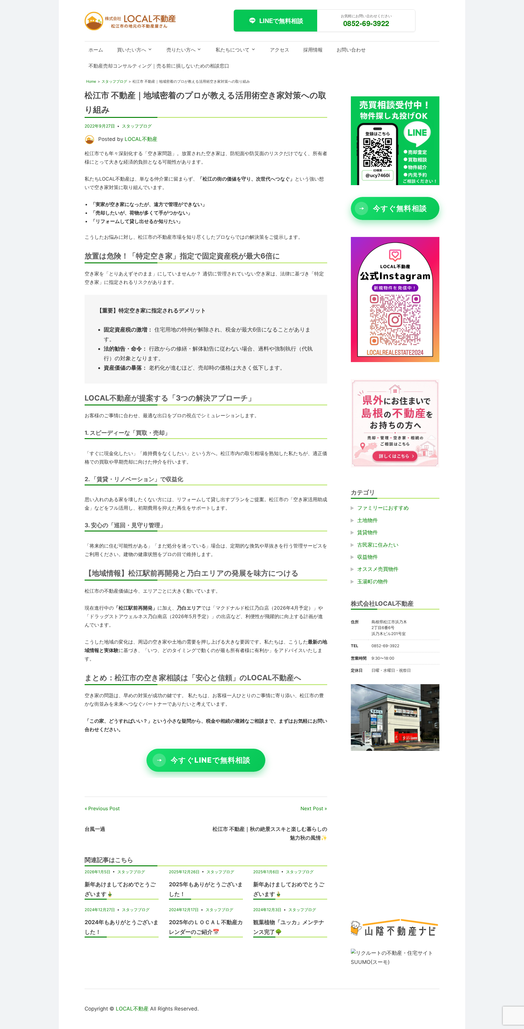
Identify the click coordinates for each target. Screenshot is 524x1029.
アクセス (279, 50)
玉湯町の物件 (372, 581)
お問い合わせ (351, 50)
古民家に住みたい (377, 545)
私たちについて (233, 50)
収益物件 (367, 557)
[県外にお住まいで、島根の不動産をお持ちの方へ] (395, 466)
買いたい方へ (131, 50)
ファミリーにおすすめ (383, 508)
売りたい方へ (181, 50)
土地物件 (367, 520)
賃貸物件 (367, 532)
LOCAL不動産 (141, 139)
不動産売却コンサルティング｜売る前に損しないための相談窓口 (159, 66)
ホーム (96, 50)
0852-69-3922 (366, 23)
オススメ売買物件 (377, 569)
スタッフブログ (137, 125)
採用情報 (313, 50)
